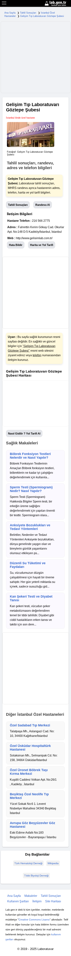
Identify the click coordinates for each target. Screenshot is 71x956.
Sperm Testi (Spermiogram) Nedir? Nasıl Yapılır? (31, 489)
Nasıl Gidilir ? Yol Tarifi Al (24, 433)
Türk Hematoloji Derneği (28, 863)
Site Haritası (53, 901)
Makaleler (30, 895)
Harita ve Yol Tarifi (41, 244)
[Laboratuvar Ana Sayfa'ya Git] (57, 3)
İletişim (37, 901)
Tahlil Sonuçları (28, 12)
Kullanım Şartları (18, 901)
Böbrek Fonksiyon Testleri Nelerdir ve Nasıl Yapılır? (30, 455)
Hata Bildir (15, 244)
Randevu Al (42, 204)
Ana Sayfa (9, 12)
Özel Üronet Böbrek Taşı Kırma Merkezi (29, 772)
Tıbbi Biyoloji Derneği (36, 875)
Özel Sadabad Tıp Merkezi (30, 725)
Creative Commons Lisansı (34, 919)
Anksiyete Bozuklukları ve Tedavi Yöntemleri (30, 527)
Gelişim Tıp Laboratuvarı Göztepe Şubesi (42, 16)
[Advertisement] (35, 57)
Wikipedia (53, 863)
